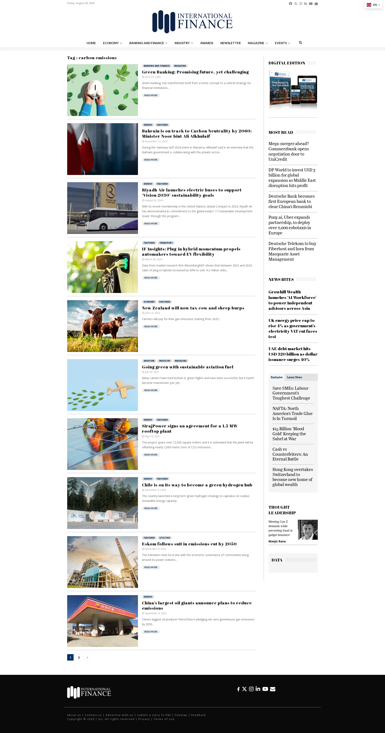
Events (281, 43)
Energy (148, 124)
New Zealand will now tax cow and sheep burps (193, 308)
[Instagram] (251, 689)
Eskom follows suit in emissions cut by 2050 (189, 544)
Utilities (164, 537)
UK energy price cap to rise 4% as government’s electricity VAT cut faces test (292, 328)
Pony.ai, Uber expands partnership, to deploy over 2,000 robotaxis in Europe (289, 225)
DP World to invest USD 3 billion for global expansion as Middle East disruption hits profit (292, 177)
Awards (206, 43)
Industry (182, 43)
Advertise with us (119, 715)
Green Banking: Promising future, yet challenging (195, 72)
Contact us (93, 715)
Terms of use (164, 719)
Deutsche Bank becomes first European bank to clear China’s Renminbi (291, 201)
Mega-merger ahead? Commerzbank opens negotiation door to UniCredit (288, 151)
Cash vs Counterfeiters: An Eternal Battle (290, 454)
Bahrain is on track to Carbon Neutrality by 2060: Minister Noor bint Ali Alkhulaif (197, 133)
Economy (111, 43)
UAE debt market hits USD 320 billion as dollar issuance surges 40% (293, 354)
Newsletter (230, 43)
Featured (162, 124)
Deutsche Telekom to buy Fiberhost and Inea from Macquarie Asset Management (292, 251)
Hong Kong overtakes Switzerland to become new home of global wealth (293, 476)
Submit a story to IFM (154, 715)
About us (74, 715)
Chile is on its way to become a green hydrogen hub (197, 485)
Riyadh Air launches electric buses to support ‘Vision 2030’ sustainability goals (192, 192)
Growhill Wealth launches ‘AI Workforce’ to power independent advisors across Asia (292, 300)
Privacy (144, 719)
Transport (166, 242)
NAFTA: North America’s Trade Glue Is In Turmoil (293, 413)
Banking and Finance (146, 43)
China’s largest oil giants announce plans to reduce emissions (197, 605)
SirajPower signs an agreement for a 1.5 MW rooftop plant (190, 428)
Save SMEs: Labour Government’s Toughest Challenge (291, 393)
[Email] (272, 689)
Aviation (149, 360)
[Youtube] (265, 689)
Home (91, 43)
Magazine (256, 43)
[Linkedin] (258, 689)
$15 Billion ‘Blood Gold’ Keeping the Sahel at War (289, 433)
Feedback (198, 715)
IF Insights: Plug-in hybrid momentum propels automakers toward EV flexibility (191, 251)
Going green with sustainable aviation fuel (187, 367)
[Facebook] (238, 689)
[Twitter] (244, 689)
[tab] (276, 377)
